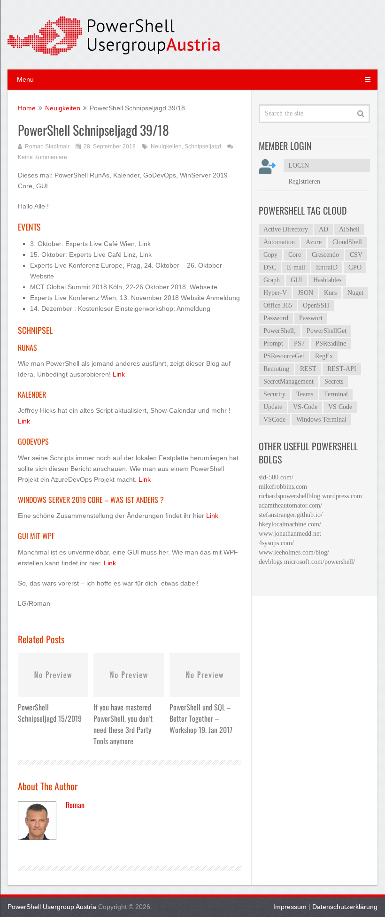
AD (323, 229)
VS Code (340, 406)
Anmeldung (223, 297)
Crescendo (325, 254)
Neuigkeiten (166, 146)
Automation (279, 242)
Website (42, 276)
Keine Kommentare (42, 157)
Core (294, 254)
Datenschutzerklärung (344, 906)
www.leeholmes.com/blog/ (294, 552)
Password (275, 318)
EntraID (327, 267)
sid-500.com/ (276, 477)
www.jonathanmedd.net (290, 533)
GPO (355, 267)
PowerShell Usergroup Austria (52, 906)
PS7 (299, 343)
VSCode (274, 419)
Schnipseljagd (203, 146)
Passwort (311, 318)
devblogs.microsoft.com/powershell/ (307, 561)
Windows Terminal (321, 419)
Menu (25, 79)
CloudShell (347, 242)
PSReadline (331, 343)
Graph (271, 280)
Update (272, 406)
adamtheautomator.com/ (290, 505)
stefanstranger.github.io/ (291, 514)
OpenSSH (316, 305)
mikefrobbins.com (283, 486)
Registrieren (304, 181)
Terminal (336, 394)
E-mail (296, 267)
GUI (296, 280)
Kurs (330, 292)
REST (308, 368)
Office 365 (277, 305)
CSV (356, 254)
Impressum (290, 906)
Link (145, 243)
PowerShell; (279, 330)
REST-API (341, 368)
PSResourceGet (283, 356)
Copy (270, 254)
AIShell (349, 229)
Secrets (333, 381)
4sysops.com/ (276, 543)
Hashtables (327, 280)
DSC (269, 267)
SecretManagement (288, 381)
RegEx (324, 356)
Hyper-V (275, 292)
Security (274, 394)
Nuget (355, 292)
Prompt (273, 343)
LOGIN (298, 165)
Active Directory (285, 229)
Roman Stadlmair (47, 146)
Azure (314, 242)
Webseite (203, 287)
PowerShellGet (326, 330)
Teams (304, 394)
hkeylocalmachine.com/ (290, 524)
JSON (305, 292)
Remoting (276, 368)
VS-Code (305, 406)
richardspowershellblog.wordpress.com (310, 496)
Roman (75, 805)
